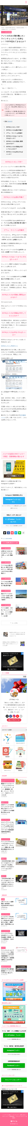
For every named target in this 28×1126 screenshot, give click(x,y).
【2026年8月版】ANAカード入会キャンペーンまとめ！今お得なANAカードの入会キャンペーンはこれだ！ (8, 864)
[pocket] (12, 532)
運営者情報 (11, 1116)
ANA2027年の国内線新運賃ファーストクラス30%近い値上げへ (7, 970)
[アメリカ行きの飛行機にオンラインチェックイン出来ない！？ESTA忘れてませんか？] (15, 532)
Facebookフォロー (13, 1065)
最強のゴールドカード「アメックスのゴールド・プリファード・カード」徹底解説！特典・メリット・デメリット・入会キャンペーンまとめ (7, 789)
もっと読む (15, 623)
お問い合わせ (22, 1114)
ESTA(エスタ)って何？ (13, 127)
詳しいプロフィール (14, 720)
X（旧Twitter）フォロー (13, 1035)
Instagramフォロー (13, 1050)
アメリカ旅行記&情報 (7, 538)
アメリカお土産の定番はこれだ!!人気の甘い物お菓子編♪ (7, 583)
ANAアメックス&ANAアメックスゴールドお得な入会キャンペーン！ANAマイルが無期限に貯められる (7, 808)
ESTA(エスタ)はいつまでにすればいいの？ (14, 137)
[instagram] (14, 716)
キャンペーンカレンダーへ (13, 1079)
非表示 (10, 121)
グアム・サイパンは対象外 (14, 133)
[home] (20, 716)
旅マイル (14, 1121)
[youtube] (17, 716)
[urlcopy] (23, 532)
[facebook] (8, 532)
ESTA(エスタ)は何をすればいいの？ (14, 153)
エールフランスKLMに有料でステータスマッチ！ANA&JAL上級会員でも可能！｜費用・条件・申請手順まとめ (7, 920)
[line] (19, 532)
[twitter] (4, 532)
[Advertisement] (14, 436)
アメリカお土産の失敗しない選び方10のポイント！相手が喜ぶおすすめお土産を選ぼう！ (7, 569)
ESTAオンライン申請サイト (9, 346)
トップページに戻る (7, 1114)
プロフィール (5, 1116)
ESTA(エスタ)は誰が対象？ (14, 130)
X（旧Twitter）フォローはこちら (13, 520)
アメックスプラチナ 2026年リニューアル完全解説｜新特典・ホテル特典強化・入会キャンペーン (7, 937)
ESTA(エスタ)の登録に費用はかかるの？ (14, 142)
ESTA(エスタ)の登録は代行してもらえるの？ (14, 148)
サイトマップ (15, 1114)
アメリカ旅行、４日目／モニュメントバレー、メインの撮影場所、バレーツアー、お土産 (7, 612)
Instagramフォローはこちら (13, 500)
